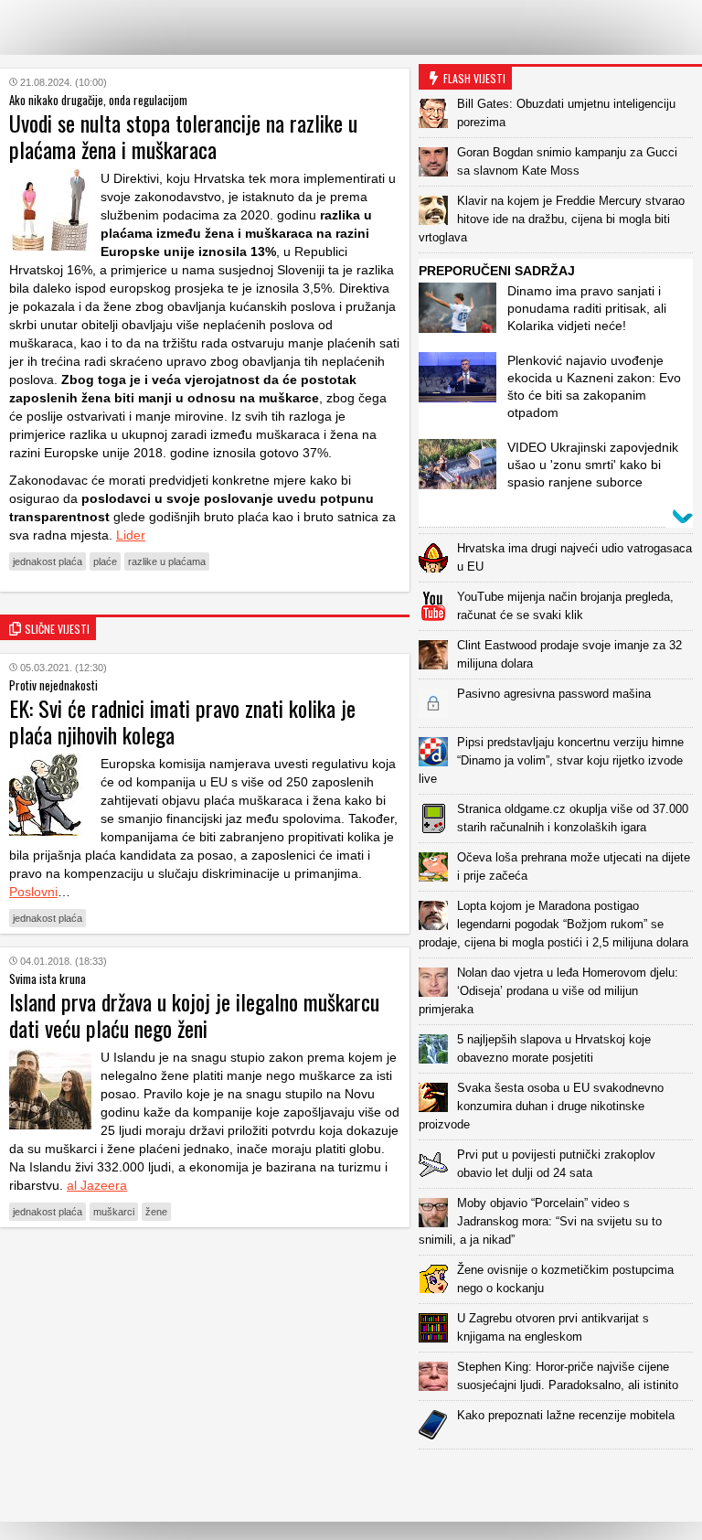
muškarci (113, 1211)
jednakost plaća (47, 561)
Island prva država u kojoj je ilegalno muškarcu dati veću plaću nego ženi (194, 1014)
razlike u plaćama (167, 561)
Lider (130, 535)
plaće (105, 561)
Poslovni (33, 891)
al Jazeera (97, 1185)
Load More (560, 1478)
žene (156, 1211)
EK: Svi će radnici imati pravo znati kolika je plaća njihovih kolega (182, 721)
